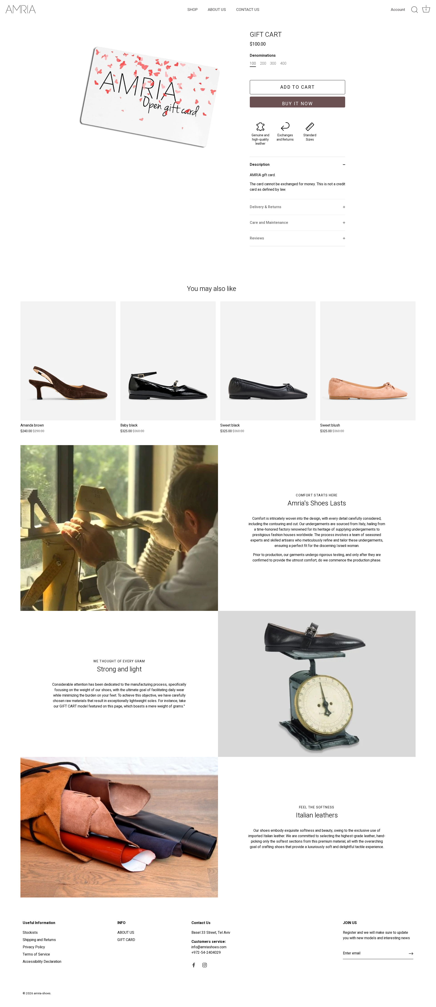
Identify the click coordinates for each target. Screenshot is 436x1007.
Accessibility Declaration (42, 961)
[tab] (297, 185)
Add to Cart (297, 87)
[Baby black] (168, 360)
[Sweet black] (268, 360)
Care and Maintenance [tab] (269, 222)
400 (283, 63)
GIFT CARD (126, 940)
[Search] (414, 10)
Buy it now (297, 103)
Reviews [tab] (257, 238)
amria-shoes (42, 993)
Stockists (30, 932)
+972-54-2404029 (206, 952)
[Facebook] (193, 965)
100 (253, 63)
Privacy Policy (34, 947)
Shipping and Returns (39, 940)
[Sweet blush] (368, 360)
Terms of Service (36, 954)
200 (263, 63)
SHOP (192, 9)
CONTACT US (247, 9)
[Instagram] (204, 965)
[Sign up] (411, 953)
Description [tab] (260, 164)
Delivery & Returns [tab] (265, 207)
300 (273, 63)
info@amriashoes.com (208, 947)
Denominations (263, 56)
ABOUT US (217, 9)
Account (398, 9)
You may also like (211, 289)
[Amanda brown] (68, 360)
